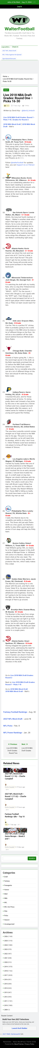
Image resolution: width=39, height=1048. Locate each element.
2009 (6, 1010)
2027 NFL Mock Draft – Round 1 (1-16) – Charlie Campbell (15, 776)
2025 (6, 941)
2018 (6, 971)
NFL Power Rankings (12, 733)
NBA (5, 898)
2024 (6, 945)
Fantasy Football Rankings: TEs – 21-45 (17, 2)
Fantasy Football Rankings (15, 712)
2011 (6, 1001)
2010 (6, 1005)
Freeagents (8, 885)
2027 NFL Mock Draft (9, 51)
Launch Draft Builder (19, 1028)
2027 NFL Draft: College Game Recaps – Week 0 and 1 (15, 836)
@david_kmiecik (28, 110)
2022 (6, 954)
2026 (6, 936)
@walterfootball (17, 162)
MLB (5, 894)
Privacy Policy (29, 1044)
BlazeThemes (19, 1044)
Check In (15, 47)
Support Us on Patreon (26, 165)
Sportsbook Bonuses (9, 58)
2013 (6, 992)
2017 (6, 975)
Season (6, 920)
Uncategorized (9, 924)
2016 (6, 979)
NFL (5, 902)
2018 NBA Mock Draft (12, 124)
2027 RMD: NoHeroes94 (11, 1034)
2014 (6, 988)
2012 (6, 997)
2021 (6, 958)
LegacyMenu (5, 47)
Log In (19, 6)
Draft (6, 90)
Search (32, 858)
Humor (6, 890)
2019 (6, 967)
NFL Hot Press (9, 907)
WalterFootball (20, 28)
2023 (6, 949)
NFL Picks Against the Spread (11, 54)
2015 (6, 984)
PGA (5, 911)
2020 (6, 962)
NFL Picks (7, 726)
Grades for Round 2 (21, 120)
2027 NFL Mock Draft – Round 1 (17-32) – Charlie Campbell (15, 796)
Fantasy (7, 881)
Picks (6, 915)
